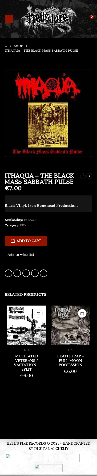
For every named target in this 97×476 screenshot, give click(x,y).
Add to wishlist (21, 255)
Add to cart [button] (38, 313)
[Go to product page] (26, 325)
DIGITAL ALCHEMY (51, 449)
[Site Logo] (48, 19)
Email (43, 273)
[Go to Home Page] (6, 46)
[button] (9, 19)
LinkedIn (26, 273)
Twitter (17, 273)
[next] (89, 176)
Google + (35, 273)
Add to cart (28, 241)
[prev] (83, 176)
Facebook (8, 273)
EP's (23, 225)
